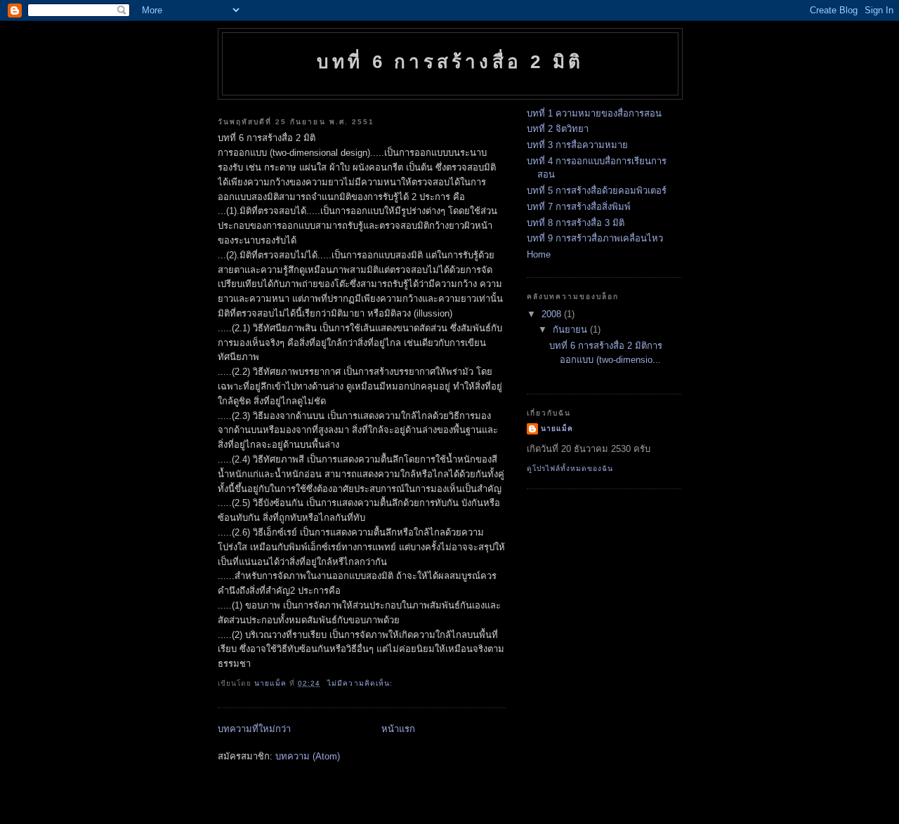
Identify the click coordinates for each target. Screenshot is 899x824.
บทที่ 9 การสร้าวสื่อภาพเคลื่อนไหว (595, 238)
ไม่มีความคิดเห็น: (361, 683)
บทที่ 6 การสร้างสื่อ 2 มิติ (450, 61)
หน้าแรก (398, 729)
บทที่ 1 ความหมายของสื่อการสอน (594, 113)
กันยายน (571, 329)
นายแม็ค (557, 428)
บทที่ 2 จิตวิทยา (558, 129)
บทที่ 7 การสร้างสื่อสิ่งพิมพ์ (579, 206)
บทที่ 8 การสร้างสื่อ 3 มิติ (575, 223)
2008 (553, 314)
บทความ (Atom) (307, 756)
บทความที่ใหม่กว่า (254, 729)
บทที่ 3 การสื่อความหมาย (577, 145)
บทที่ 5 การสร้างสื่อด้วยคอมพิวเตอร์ (597, 190)
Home (539, 254)
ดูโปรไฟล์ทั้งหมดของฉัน (570, 468)
